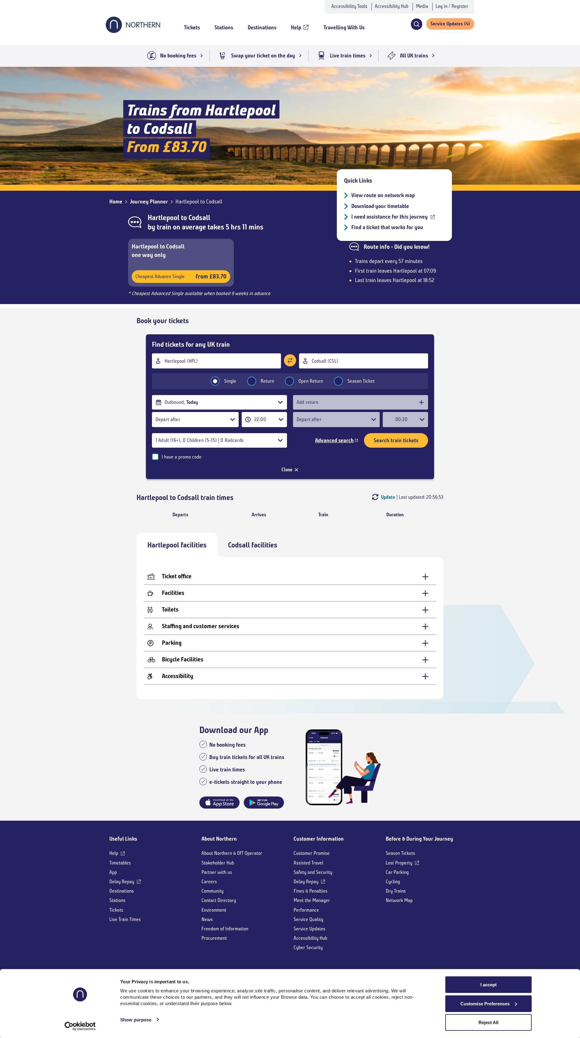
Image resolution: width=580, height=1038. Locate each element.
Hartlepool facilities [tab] (177, 545)
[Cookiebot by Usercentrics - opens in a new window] (80, 1026)
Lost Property (399, 863)
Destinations (121, 891)
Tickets (116, 910)
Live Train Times (125, 919)
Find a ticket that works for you (387, 227)
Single (230, 381)
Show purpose (135, 1019)
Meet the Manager (312, 900)
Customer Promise (312, 853)
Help (113, 853)
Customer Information (319, 838)
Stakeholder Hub (217, 863)
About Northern (219, 838)
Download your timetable (380, 206)
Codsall (199, 217)
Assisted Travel (308, 863)
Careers (209, 881)
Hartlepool (163, 217)
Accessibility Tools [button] (349, 6)
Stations (117, 900)
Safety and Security (313, 872)
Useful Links (123, 838)
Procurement (214, 938)
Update (388, 497)
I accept (488, 984)
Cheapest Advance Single (181, 276)
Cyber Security (308, 947)
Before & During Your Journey (419, 838)
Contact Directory (218, 900)
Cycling (393, 881)
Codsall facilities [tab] (252, 545)
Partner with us (216, 872)
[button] (416, 24)
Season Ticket (361, 381)
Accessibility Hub (391, 6)
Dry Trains (396, 891)
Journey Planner (149, 201)
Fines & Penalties (310, 891)
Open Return (310, 381)
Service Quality (308, 919)
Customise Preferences (485, 1003)
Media (422, 6)
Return (267, 381)
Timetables (120, 863)
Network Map (399, 900)
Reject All (488, 1022)
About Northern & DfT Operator (231, 853)
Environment (213, 910)
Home (115, 201)
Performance (306, 910)
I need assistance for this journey (389, 216)
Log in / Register (452, 6)
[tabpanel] (290, 628)
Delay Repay (121, 881)
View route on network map (383, 195)
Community (212, 891)
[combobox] (216, 360)
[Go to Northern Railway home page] (133, 31)
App (113, 872)
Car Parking (397, 872)
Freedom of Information (224, 929)
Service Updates (309, 929)
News (207, 919)
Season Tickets (400, 853)
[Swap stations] (290, 360)
